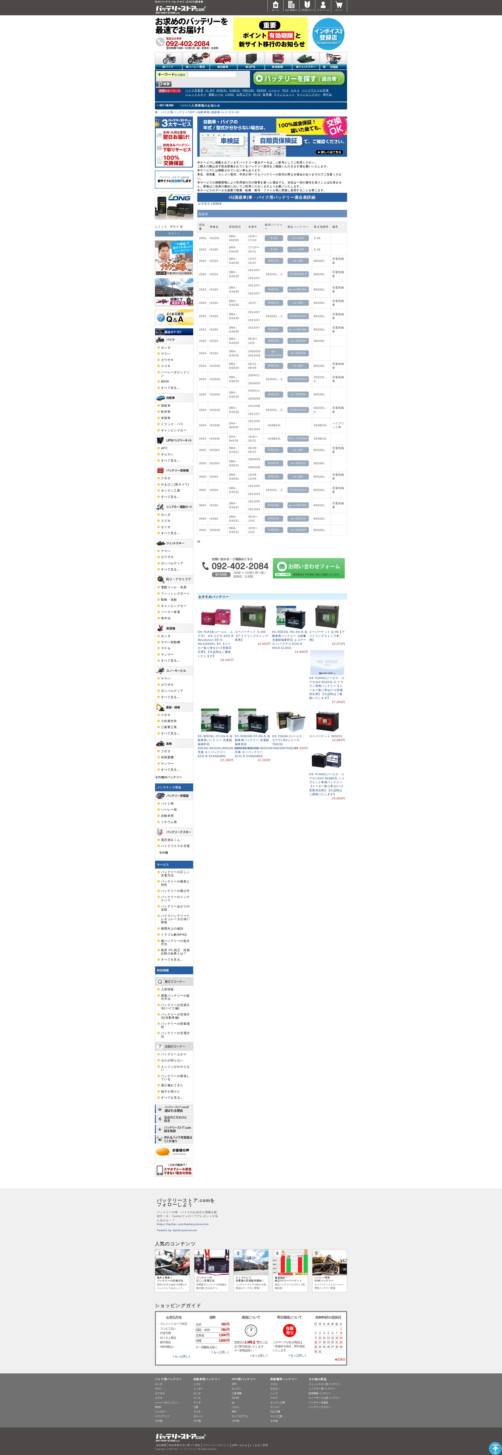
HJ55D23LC (298, 274)
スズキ (166, 366)
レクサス (228, 112)
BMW (165, 381)
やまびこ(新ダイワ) (175, 484)
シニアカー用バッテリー (322, 1388)
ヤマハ (166, 353)
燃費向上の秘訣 (172, 928)
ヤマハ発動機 (170, 642)
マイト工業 (276, 1416)
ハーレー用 (169, 809)
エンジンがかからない (175, 1068)
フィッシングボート (175, 593)
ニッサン (198, 1388)
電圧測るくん (170, 839)
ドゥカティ (161, 1411)
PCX (285, 90)
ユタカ (235, 1407)
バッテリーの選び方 (175, 890)
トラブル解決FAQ (174, 934)
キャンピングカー (309, 94)
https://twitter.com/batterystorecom (183, 1224)
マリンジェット (284, 94)
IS (237, 112)
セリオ (166, 527)
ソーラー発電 (170, 612)
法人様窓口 (291, 10)
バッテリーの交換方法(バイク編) (175, 1006)
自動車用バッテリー (206, 1379)
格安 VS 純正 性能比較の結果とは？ (175, 952)
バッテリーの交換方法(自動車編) (175, 1016)
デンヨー (275, 1407)
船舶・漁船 (169, 599)
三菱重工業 (169, 727)
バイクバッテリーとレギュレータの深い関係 (175, 919)
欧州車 (166, 411)
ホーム (275, 10)
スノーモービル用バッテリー (324, 1397)
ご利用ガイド (307, 10)
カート (339, 10)
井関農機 (167, 757)
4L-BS (209, 90)
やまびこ (275, 1388)
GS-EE (235, 1397)
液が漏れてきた (172, 1085)
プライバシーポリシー (216, 1445)
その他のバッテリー (168, 777)
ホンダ (166, 347)
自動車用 (203, 112)
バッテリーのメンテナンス (175, 898)
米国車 (166, 418)
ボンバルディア (172, 563)
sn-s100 (298, 238)
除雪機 (267, 94)
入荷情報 (167, 989)
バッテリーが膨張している (175, 1077)
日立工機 (275, 1411)
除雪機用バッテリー (319, 1393)
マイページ (323, 10)
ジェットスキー (195, 94)
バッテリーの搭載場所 (175, 1025)
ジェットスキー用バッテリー (324, 1384)
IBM (234, 1411)
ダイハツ (198, 1416)
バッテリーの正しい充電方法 (175, 873)
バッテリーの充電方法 (175, 1035)
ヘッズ (273, 1393)
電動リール (216, 94)
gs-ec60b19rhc (274, 353)
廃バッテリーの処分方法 (175, 942)
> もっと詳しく (182, 1356)
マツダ (197, 1402)
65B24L (235, 90)
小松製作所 (169, 721)
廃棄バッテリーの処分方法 (175, 997)
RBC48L (249, 90)
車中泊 (327, 94)
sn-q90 (298, 260)
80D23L (274, 260)
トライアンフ (162, 1416)
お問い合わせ (239, 1445)
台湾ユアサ (243, 94)
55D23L (274, 340)
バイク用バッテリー (168, 1379)
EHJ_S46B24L (298, 438)
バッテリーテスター (319, 1407)
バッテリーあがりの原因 (175, 908)
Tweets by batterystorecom (177, 1230)
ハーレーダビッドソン (175, 374)
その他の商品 (318, 1379)
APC (164, 448)
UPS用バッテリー (244, 1379)
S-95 (274, 238)
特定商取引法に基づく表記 (184, 1445)
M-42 (257, 94)
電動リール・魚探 (174, 587)
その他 (163, 852)
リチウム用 (169, 822)
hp (233, 1402)
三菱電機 (236, 1393)
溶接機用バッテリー (283, 1379)
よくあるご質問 (259, 1445)
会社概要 (161, 1445)
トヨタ (197, 1384)
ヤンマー (167, 654)
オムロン (167, 454)
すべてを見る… (172, 959)
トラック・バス (172, 424)
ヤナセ (166, 648)
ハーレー (274, 90)
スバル (197, 1397)
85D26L (274, 289)
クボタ (166, 478)
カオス (295, 90)
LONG (229, 94)
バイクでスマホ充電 (315, 90)
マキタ (273, 1397)
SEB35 (261, 90)
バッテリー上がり (174, 1054)
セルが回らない (172, 1060)
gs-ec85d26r (298, 289)
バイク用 (167, 803)
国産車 (215, 112)
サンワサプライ (240, 1416)
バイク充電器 (194, 90)
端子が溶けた (170, 1091)
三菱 (195, 1407)
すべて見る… (170, 387)
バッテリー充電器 (318, 1402)
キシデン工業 (170, 490)
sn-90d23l (298, 340)
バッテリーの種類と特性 (175, 883)
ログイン (174, 233)
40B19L (221, 90)
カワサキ (167, 359)
